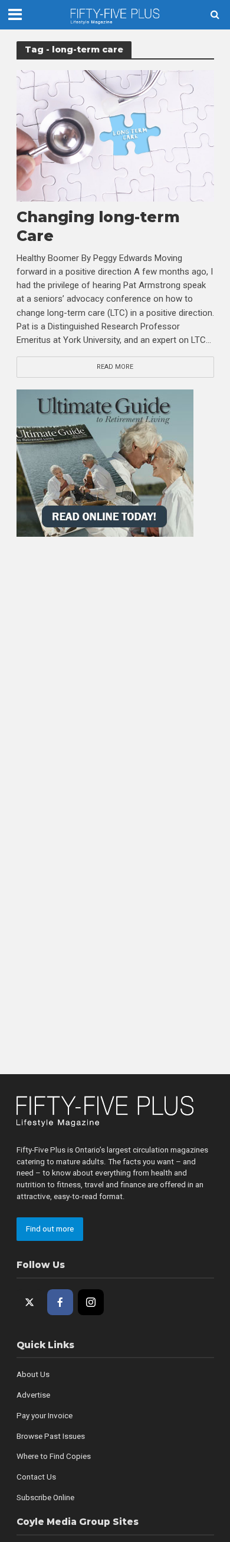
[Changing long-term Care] (115, 135)
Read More (115, 367)
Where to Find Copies (54, 1456)
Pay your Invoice (45, 1415)
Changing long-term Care (98, 226)
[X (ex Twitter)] (29, 1302)
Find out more (50, 1228)
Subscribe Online (45, 1497)
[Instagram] (91, 1302)
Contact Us (36, 1476)
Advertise (33, 1395)
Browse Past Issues (51, 1436)
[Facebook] (60, 1302)
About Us (33, 1374)
